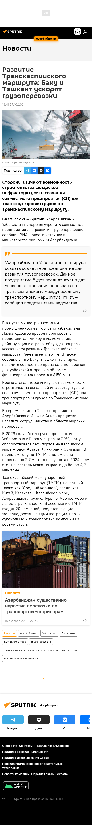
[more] (84, 310)
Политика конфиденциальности (25, 752)
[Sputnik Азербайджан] (13, 33)
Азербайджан (28, 633)
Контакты (26, 746)
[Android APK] (16, 786)
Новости (13, 593)
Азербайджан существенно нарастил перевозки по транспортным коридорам (36, 605)
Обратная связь (42, 774)
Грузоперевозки (41, 641)
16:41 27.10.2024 (13, 104)
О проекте (9, 746)
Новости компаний (15, 774)
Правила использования (51, 746)
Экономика (68, 633)
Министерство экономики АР (22, 658)
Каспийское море (15, 641)
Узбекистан (49, 633)
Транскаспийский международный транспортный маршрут (40, 650)
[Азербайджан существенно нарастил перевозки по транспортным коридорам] (46, 559)
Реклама (61, 774)
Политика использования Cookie (26, 758)
